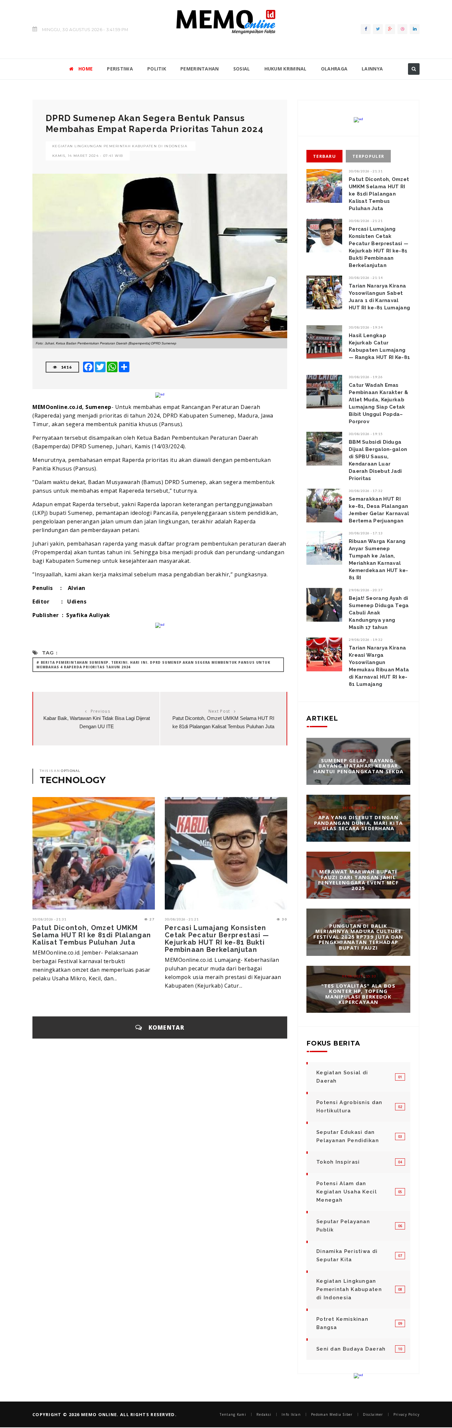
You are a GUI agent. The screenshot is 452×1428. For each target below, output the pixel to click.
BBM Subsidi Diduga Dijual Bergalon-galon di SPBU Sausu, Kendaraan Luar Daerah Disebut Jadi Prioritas (378, 460)
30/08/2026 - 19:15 (366, 434)
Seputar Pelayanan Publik (343, 1226)
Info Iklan (291, 1414)
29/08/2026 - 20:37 (366, 590)
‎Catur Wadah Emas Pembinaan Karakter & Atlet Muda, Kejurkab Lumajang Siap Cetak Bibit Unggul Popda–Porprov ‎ (378, 403)
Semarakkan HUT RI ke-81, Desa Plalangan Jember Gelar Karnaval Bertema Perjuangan (379, 510)
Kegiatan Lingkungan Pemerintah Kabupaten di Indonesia (119, 146)
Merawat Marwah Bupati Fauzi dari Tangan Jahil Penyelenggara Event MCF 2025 (358, 879)
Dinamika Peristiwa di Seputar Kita (347, 1255)
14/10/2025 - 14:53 (359, 808)
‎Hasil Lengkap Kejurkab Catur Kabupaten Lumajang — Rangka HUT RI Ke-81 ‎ (379, 346)
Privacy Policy (406, 1414)
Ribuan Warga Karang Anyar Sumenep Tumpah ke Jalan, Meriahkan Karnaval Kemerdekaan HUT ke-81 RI (378, 559)
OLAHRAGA (334, 69)
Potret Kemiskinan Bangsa (342, 1323)
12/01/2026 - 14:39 (359, 751)
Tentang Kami (233, 1414)
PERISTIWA (120, 69)
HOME (85, 69)
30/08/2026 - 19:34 (366, 327)
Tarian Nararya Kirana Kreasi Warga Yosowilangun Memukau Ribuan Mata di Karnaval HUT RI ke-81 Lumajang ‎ (379, 666)
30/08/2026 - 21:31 (49, 919)
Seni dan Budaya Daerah (351, 1349)
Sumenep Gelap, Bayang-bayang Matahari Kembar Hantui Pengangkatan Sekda (358, 766)
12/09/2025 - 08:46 (359, 916)
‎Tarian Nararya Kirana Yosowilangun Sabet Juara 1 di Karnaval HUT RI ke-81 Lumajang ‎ (379, 297)
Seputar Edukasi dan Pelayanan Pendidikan (347, 1136)
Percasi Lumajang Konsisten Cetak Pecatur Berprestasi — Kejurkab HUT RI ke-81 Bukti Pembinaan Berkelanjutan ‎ (217, 939)
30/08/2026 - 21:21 (182, 919)
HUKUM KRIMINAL (285, 69)
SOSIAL (241, 69)
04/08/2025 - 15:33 (359, 976)
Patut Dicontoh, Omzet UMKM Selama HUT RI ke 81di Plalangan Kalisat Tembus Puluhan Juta (91, 935)
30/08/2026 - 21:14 (366, 278)
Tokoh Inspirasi (338, 1162)
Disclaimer (373, 1414)
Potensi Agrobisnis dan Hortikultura (349, 1106)
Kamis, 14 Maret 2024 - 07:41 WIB (87, 156)
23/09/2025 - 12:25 (359, 862)
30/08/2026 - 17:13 (366, 533)
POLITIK (156, 69)
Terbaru (324, 156)
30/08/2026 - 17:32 (366, 491)
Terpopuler (368, 156)
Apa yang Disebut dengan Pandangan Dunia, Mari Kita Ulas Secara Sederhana (358, 822)
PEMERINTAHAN (199, 69)
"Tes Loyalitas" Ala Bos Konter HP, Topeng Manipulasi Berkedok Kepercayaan (358, 993)
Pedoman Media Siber (332, 1414)
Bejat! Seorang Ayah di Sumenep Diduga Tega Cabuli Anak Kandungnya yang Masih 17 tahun (379, 612)
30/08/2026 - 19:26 (366, 377)
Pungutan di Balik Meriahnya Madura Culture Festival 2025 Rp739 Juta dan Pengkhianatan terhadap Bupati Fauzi (358, 936)
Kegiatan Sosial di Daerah (342, 1077)
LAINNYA (372, 69)
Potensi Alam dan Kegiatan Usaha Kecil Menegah (346, 1192)
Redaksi (263, 1414)
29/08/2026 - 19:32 (366, 640)
